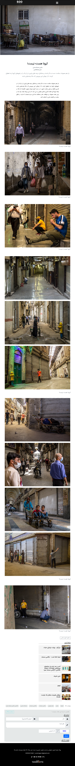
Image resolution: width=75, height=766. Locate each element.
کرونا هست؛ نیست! (37, 64)
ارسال (66, 736)
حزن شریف (57, 676)
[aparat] (36, 757)
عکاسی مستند (33, 706)
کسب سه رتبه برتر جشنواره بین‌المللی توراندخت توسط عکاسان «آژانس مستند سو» (52, 668)
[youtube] (40, 756)
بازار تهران (50, 706)
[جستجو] (43, 756)
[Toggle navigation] (9, 747)
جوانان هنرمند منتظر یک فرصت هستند (50, 696)
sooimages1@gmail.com (42, 753)
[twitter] (38, 756)
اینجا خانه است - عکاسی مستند (50, 657)
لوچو (59, 685)
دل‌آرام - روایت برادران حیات (52, 647)
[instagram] (42, 756)
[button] (6, 611)
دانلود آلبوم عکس (65, 638)
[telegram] (34, 756)
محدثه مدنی (24, 706)
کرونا (62, 706)
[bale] (32, 757)
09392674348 (30, 753)
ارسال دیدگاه (10, 712)
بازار (57, 706)
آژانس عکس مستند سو (12, 706)
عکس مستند (42, 706)
